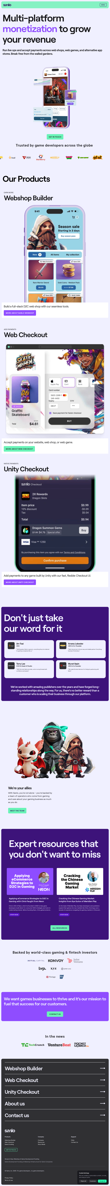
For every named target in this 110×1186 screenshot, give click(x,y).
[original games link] (68, 158)
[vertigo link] (96, 158)
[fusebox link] (54, 158)
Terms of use (9, 1180)
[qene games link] (40, 158)
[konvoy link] (56, 960)
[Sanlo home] (51, 4)
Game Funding (9, 1144)
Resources (41, 1142)
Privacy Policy (9, 1178)
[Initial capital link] (36, 960)
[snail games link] (82, 158)
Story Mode (41, 1144)
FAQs (72, 1140)
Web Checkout (9, 1142)
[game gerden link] (11, 158)
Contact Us (74, 1142)
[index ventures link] (75, 961)
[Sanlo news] (32, 1045)
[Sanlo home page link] (10, 1130)
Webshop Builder (10, 1140)
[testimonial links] (11, 645)
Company (41, 1140)
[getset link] (25, 158)
